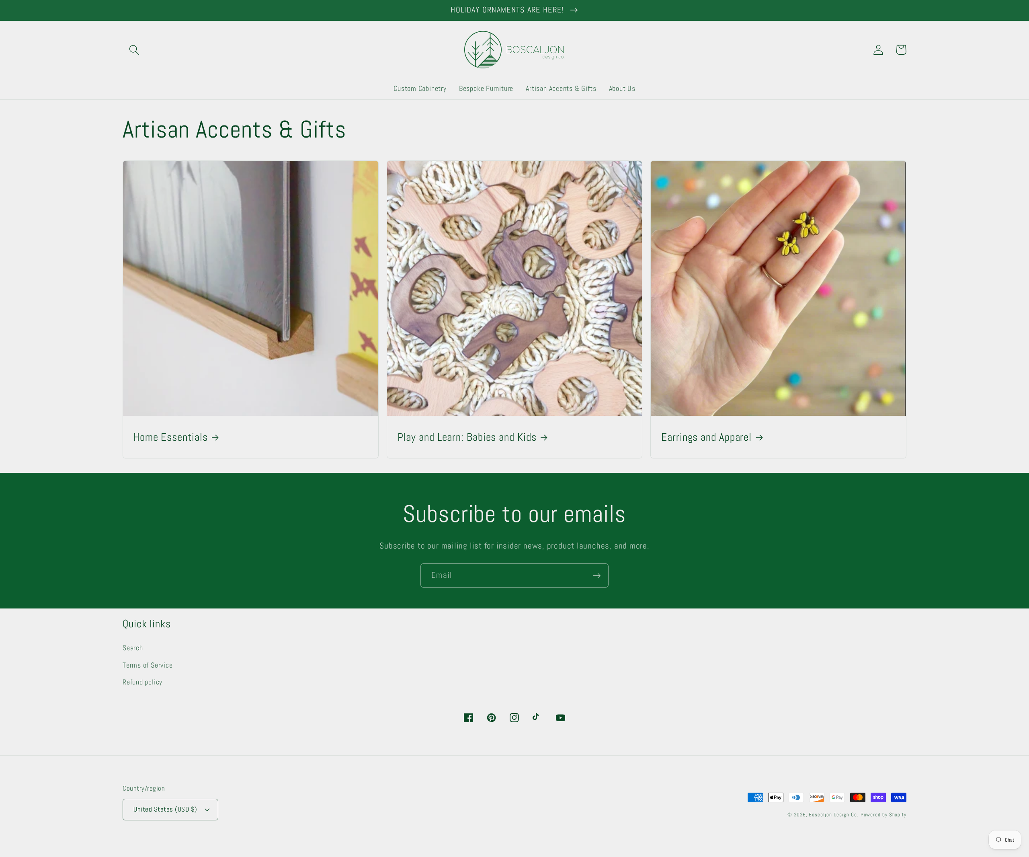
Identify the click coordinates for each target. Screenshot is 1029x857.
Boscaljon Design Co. (833, 814)
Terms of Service (147, 665)
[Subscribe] (596, 575)
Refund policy (142, 681)
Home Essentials (170, 437)
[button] (134, 49)
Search (133, 647)
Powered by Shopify (883, 814)
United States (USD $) (165, 809)
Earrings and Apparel (706, 437)
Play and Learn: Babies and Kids (467, 437)
